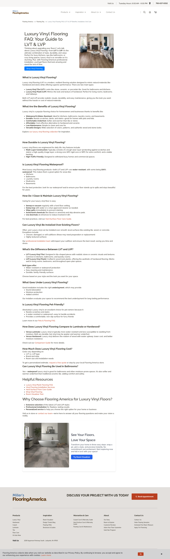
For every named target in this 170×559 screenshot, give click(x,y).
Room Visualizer (48, 520)
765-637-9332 (162, 3)
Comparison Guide (42, 343)
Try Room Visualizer (81, 457)
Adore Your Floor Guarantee (112, 527)
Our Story (107, 520)
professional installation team (38, 241)
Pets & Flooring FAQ (46, 321)
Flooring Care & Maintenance (82, 527)
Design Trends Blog (49, 522)
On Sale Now (17, 535)
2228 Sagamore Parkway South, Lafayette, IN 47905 (41, 540)
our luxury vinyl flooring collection (43, 132)
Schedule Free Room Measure (143, 525)
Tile (14, 530)
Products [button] (64, 12)
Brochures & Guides (49, 527)
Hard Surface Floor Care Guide (58, 219)
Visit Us (111, 3)
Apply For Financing (140, 527)
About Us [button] (95, 12)
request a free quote (57, 363)
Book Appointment (145, 497)
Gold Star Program (110, 530)
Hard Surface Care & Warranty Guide (83, 523)
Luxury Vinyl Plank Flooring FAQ (39, 385)
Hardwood (16, 522)
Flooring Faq (40, 21)
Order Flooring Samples (141, 522)
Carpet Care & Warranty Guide (83, 520)
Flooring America (27, 21)
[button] (144, 12)
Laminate (15, 527)
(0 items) (155, 12)
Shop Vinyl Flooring (34, 69)
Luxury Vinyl (16, 520)
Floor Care (16, 532)
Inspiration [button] (79, 12)
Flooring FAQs (47, 525)
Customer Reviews (110, 525)
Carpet (15, 525)
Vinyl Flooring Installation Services (40, 387)
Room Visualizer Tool (34, 394)
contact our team (45, 413)
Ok (141, 554)
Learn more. (46, 555)
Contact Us (110, 12)
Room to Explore (109, 522)
